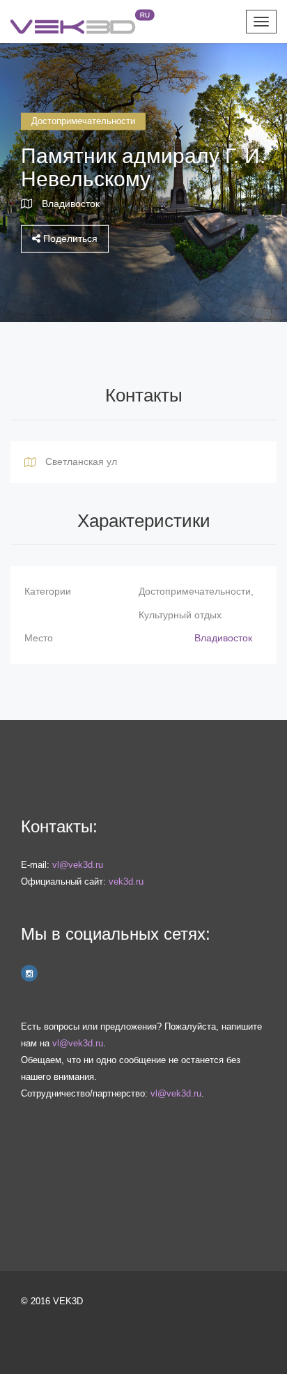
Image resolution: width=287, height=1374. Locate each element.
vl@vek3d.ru (77, 865)
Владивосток (71, 202)
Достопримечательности (83, 121)
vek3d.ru (126, 881)
